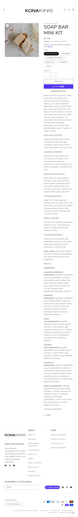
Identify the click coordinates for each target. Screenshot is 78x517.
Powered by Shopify (31, 510)
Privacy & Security (58, 439)
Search (31, 459)
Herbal (50, 66)
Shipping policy (53, 512)
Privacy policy (55, 510)
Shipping (47, 41)
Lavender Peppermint (54, 58)
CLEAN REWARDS (34, 450)
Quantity (47, 70)
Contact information (66, 512)
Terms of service (67, 510)
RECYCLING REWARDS (58, 448)
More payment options (58, 91)
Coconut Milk (51, 54)
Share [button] (48, 415)
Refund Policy (33, 467)
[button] (4, 10)
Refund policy (44, 510)
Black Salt (50, 62)
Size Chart (32, 439)
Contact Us (32, 454)
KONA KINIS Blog (34, 476)
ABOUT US (31, 435)
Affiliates (32, 471)
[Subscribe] (37, 487)
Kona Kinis (21, 510)
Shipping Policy (57, 443)
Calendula (66, 54)
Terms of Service (34, 463)
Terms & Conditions (58, 435)
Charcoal (63, 62)
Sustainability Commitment (33, 445)
